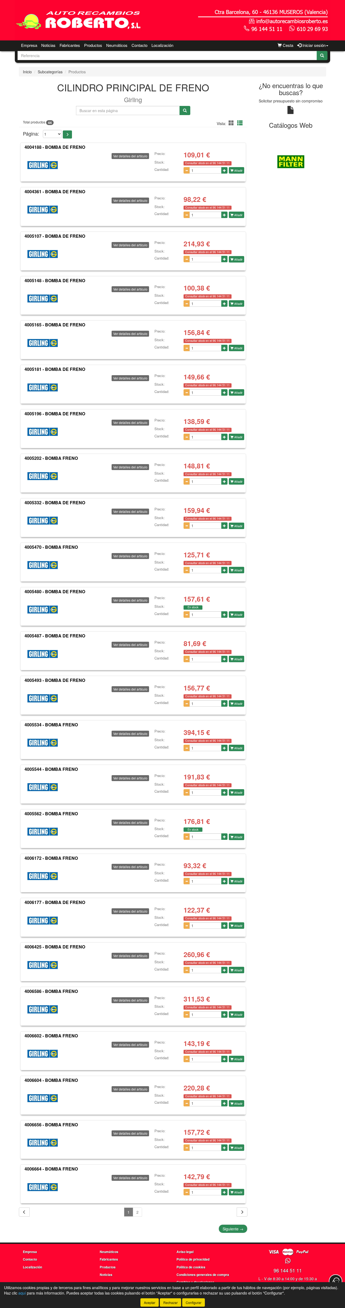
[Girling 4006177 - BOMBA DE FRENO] (42, 920)
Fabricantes (70, 45)
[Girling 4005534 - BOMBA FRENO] (42, 742)
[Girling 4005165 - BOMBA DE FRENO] (42, 342)
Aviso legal (185, 1251)
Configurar (193, 1302)
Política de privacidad (193, 1259)
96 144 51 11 (288, 1270)
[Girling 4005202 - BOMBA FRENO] (42, 476)
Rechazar (170, 1302)
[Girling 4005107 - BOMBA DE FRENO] (42, 254)
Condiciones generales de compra (203, 1274)
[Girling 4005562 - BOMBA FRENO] (42, 831)
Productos (93, 45)
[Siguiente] (242, 1212)
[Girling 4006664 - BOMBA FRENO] (42, 1187)
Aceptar (149, 1302)
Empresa (29, 45)
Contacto (139, 45)
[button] (232, 123)
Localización (162, 45)
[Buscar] (322, 55)
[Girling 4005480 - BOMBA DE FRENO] (42, 609)
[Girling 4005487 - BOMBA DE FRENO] (42, 653)
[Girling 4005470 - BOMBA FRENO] (42, 565)
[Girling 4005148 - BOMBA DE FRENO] (42, 298)
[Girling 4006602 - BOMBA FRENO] (42, 1053)
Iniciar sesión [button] (313, 45)
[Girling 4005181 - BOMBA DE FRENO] (42, 387)
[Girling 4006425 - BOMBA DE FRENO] (42, 964)
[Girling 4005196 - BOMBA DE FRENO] (42, 431)
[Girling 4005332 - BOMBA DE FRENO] (42, 520)
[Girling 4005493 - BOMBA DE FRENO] (42, 698)
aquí (22, 1293)
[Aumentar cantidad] (224, 170)
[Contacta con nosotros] (335, 1281)
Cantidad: (161, 169)
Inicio (27, 71)
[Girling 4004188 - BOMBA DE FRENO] (42, 165)
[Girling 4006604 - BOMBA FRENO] (42, 1098)
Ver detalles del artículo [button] (130, 156)
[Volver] (24, 1212)
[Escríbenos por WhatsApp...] (288, 1261)
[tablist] (291, 161)
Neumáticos (116, 45)
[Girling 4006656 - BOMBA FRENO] (42, 1142)
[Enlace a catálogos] (291, 161)
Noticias (48, 45)
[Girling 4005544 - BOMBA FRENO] (42, 787)
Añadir (238, 170)
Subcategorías (50, 71)
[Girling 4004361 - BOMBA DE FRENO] (42, 209)
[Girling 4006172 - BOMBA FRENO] (42, 875)
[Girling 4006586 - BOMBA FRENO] (42, 1009)
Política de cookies (191, 1267)
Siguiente (233, 1228)
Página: (31, 133)
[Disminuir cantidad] (187, 170)
